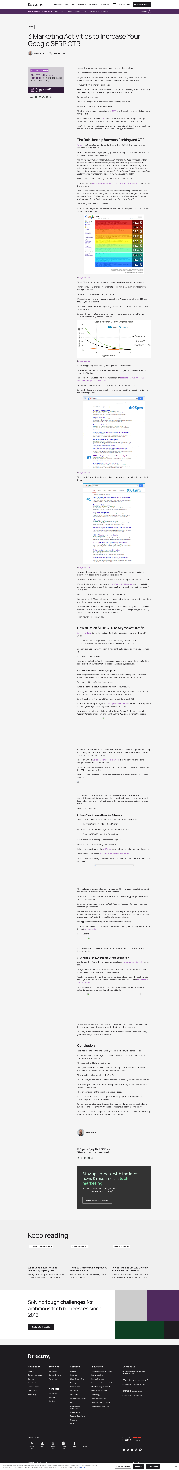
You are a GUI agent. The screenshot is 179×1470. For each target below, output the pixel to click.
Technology (57, 4)
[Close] (176, 1466)
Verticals (81, 4)
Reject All (138, 1466)
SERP (114, 111)
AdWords (107, 849)
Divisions (92, 4)
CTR (103, 118)
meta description (91, 929)
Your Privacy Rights (123, 1466)
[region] (89, 1466)
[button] (36, 97)
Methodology (70, 4)
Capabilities (104, 4)
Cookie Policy (82, 1467)
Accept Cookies (152, 1466)
